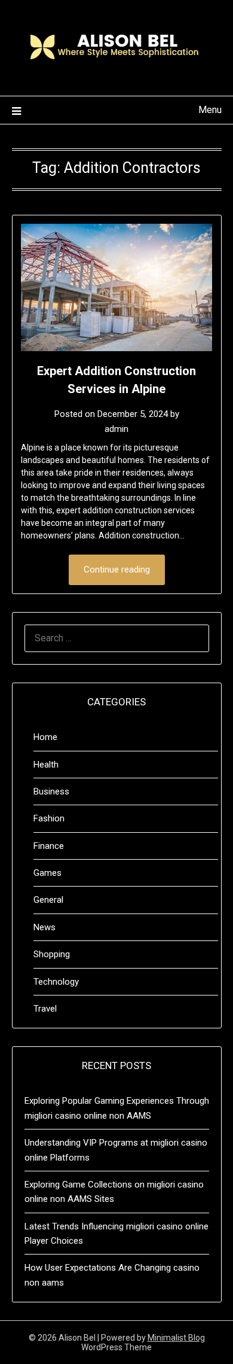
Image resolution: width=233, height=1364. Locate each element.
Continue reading (117, 569)
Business (51, 791)
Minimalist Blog (176, 1337)
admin (116, 429)
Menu (210, 109)
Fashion (49, 818)
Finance (48, 846)
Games (47, 872)
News (44, 927)
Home (45, 737)
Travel (45, 1008)
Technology (56, 981)
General (48, 899)
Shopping (51, 954)
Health (46, 764)
